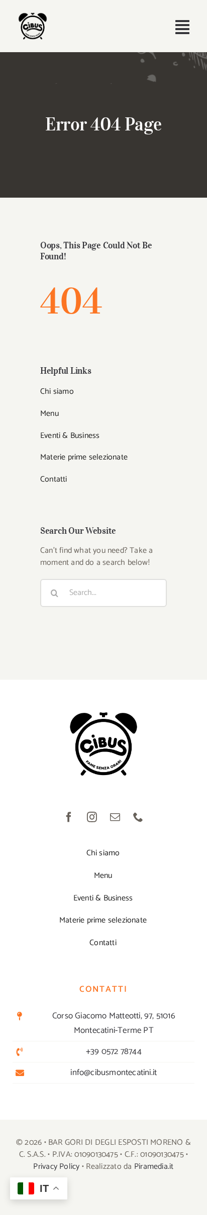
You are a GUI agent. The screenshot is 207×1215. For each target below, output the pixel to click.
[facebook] (69, 817)
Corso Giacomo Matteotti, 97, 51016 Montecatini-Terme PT (113, 1023)
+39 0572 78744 (114, 1051)
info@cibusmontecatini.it (113, 1073)
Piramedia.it (154, 1166)
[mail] (115, 817)
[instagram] (92, 817)
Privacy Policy (56, 1166)
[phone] (138, 817)
